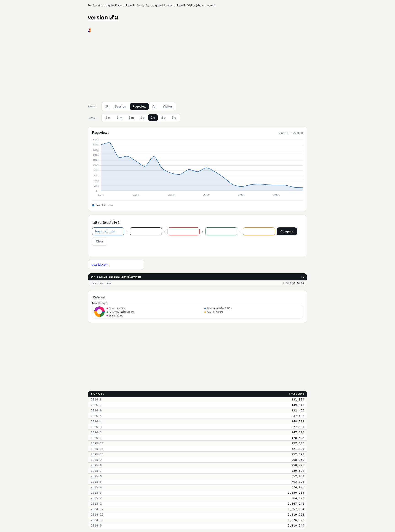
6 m (131, 117)
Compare (286, 231)
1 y (142, 117)
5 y (174, 117)
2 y (153, 117)
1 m (108, 117)
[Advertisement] (197, 66)
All (154, 106)
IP (106, 106)
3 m (119, 117)
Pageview (139, 106)
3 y (163, 117)
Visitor (167, 106)
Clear (99, 241)
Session (120, 106)
